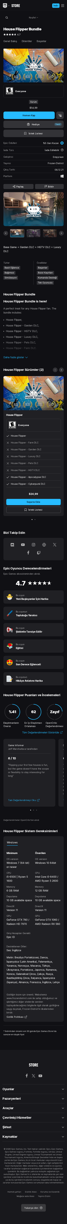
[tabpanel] (34, 886)
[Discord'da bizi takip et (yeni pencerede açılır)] (12, 545)
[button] (33, 357)
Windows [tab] (12, 842)
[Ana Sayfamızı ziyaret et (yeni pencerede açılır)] (44, 545)
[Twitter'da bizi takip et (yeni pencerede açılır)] (55, 545)
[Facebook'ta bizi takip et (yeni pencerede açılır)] (28, 553)
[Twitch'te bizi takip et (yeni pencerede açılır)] (39, 553)
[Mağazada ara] (6, 17)
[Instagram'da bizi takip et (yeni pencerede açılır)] (33, 545)
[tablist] (34, 842)
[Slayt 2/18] (33, 233)
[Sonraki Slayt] (61, 233)
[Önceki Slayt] (5, 233)
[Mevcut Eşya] (17, 233)
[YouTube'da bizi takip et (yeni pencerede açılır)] (23, 545)
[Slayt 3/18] (50, 233)
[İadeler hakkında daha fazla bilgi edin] (62, 150)
